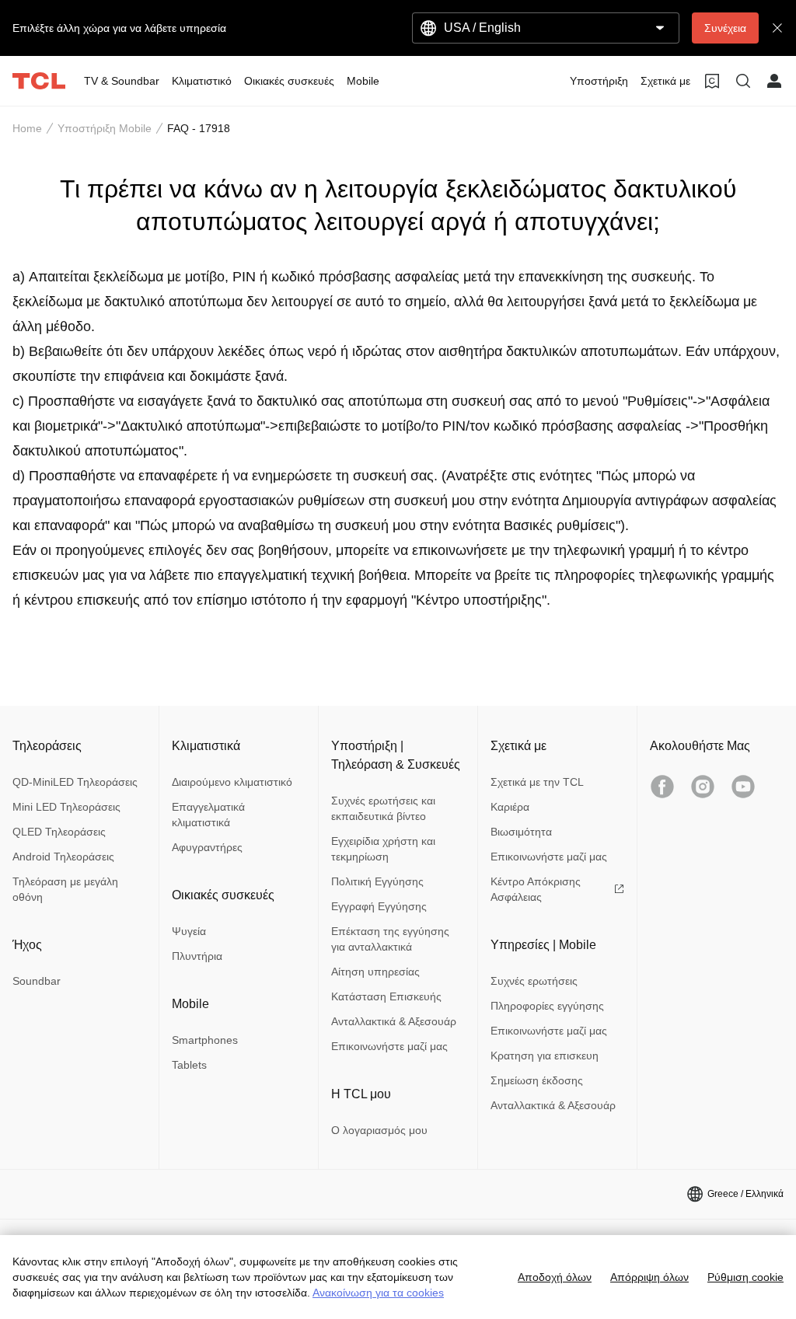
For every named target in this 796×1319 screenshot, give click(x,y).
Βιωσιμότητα (521, 831)
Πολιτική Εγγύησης (377, 881)
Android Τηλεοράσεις (63, 856)
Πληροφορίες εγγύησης (547, 1006)
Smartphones (205, 1040)
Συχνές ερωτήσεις (534, 981)
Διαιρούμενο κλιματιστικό (232, 782)
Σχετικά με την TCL (537, 782)
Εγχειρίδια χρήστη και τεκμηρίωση (383, 849)
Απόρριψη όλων (649, 1277)
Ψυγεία (189, 931)
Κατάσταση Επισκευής (386, 996)
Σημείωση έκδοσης (537, 1080)
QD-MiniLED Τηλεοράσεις (75, 782)
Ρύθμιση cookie (745, 1277)
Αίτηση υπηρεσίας (375, 971)
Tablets (189, 1065)
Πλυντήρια (197, 956)
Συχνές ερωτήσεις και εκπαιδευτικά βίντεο (383, 808)
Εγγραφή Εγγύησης (379, 906)
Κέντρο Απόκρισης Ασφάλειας (536, 889)
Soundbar (36, 981)
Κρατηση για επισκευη (545, 1055)
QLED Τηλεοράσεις (59, 831)
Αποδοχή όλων (555, 1277)
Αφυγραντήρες (207, 847)
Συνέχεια (725, 28)
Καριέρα (510, 807)
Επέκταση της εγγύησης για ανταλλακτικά (390, 939)
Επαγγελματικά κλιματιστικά (208, 815)
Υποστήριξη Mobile (105, 128)
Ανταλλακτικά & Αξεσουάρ (393, 1021)
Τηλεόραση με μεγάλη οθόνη (65, 889)
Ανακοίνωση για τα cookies (378, 1292)
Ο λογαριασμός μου (379, 1130)
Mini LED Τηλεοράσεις (66, 807)
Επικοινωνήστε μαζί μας (389, 1046)
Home (27, 128)
